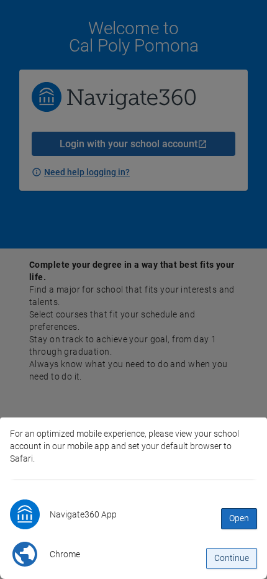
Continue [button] (231, 558)
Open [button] (239, 518)
